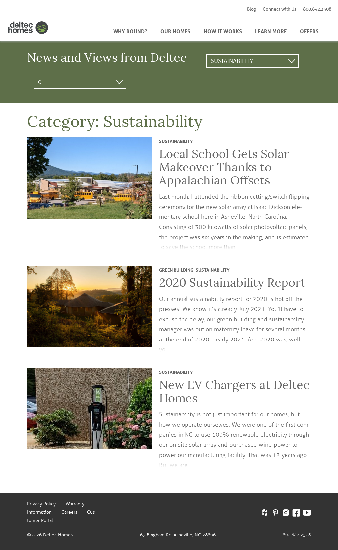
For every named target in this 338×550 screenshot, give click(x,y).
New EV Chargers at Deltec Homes (234, 391)
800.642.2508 (317, 9)
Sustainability (176, 140)
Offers (309, 30)
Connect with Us (279, 9)
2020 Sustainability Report (232, 282)
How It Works (223, 30)
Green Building (176, 269)
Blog (251, 9)
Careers (69, 512)
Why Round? (130, 30)
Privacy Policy (41, 504)
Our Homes (175, 30)
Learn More (271, 30)
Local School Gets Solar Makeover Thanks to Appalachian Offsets (224, 166)
